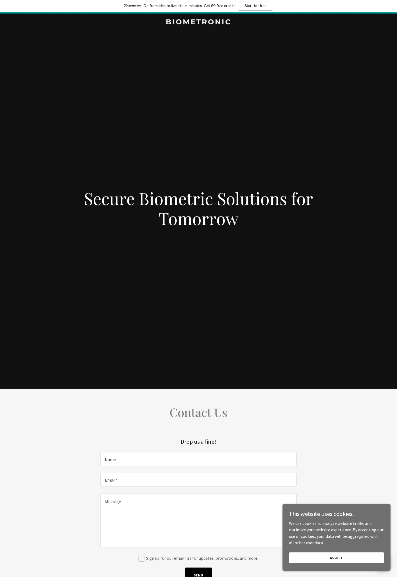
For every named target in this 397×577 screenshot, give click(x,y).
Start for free (255, 6)
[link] (198, 22)
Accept (336, 558)
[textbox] (198, 459)
